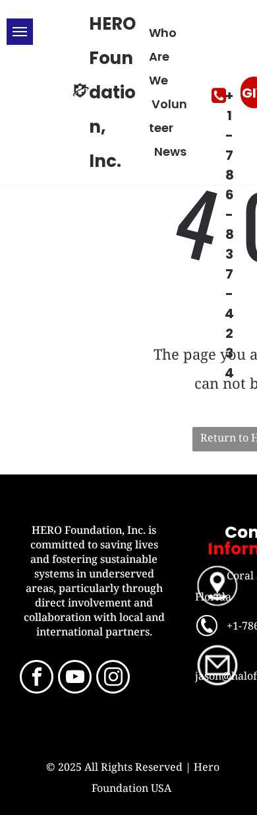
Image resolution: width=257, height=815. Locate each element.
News (170, 151)
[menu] (20, 31)
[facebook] (36, 678)
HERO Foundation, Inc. (112, 92)
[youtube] (75, 678)
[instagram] (113, 678)
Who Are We (163, 56)
